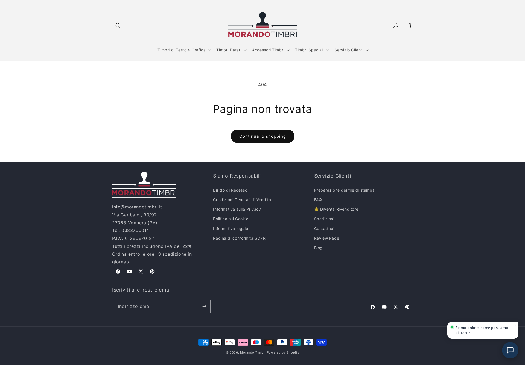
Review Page (326, 238)
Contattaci (324, 228)
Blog (318, 247)
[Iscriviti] (204, 306)
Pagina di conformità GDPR (239, 238)
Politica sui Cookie (230, 218)
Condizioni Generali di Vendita (242, 199)
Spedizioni (324, 218)
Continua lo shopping (262, 136)
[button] (118, 26)
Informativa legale (230, 228)
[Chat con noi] (510, 350)
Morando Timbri (253, 352)
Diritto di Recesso (230, 190)
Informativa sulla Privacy (237, 209)
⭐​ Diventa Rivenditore (336, 209)
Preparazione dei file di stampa (344, 190)
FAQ (318, 199)
